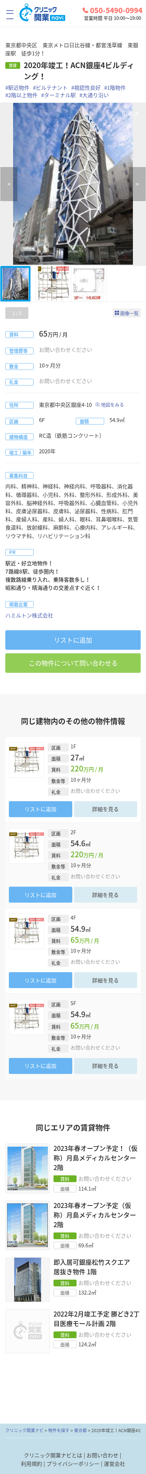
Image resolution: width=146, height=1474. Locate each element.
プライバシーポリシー (73, 1464)
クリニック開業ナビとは (53, 1455)
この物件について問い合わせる (73, 663)
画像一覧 (129, 313)
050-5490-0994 (116, 10)
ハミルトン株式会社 (29, 615)
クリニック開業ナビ (24, 1430)
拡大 (134, 113)
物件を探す (58, 1430)
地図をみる (112, 404)
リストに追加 (73, 640)
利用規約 (31, 1464)
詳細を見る (105, 809)
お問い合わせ (102, 1455)
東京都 (80, 1430)
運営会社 (114, 1464)
